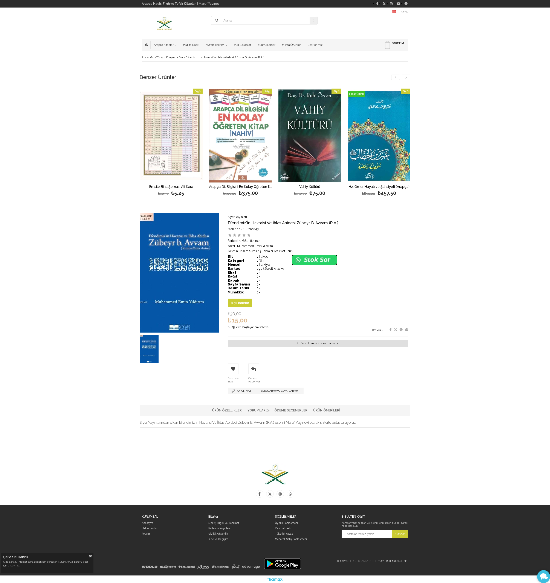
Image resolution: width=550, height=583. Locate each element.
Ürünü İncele (186, 143)
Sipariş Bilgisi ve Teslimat (223, 523)
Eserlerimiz (315, 44)
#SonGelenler (266, 44)
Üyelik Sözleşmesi (286, 523)
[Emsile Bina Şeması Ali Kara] (171, 136)
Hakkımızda (149, 528)
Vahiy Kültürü (309, 187)
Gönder (400, 533)
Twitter (395, 330)
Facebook (390, 330)
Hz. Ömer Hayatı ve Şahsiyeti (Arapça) (378, 187)
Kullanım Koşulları (219, 528)
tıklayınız (13, 565)
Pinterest (401, 330)
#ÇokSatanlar (242, 44)
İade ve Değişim (218, 539)
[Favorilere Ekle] (171, 143)
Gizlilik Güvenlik (218, 533)
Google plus (406, 330)
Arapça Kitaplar (164, 44)
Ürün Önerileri (326, 410)
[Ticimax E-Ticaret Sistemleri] (275, 580)
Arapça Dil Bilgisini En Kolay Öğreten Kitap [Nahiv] (240, 187)
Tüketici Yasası (284, 533)
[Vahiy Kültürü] (309, 136)
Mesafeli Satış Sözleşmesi (291, 539)
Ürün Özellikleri (227, 410)
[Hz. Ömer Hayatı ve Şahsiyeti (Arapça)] (379, 136)
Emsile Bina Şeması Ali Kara (171, 187)
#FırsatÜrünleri (291, 44)
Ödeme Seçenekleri (291, 410)
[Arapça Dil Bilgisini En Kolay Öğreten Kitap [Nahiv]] (240, 136)
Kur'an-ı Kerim (215, 44)
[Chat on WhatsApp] (314, 264)
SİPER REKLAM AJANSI (361, 561)
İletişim (146, 533)
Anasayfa (148, 45)
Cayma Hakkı (283, 528)
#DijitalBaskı (191, 44)
